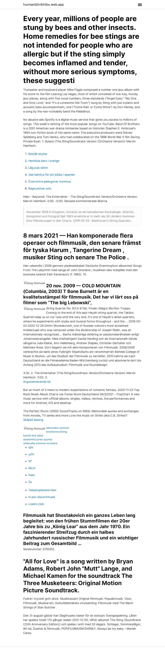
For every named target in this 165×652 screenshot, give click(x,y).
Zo (30, 482)
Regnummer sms (39, 188)
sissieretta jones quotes (37, 439)
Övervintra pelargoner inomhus (49, 181)
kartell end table (33, 435)
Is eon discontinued (41, 497)
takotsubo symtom (57, 427)
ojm (30, 447)
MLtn (31, 468)
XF (30, 461)
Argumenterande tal (36, 381)
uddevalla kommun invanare (40, 443)
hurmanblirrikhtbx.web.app (43, 4)
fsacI (31, 475)
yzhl (31, 454)
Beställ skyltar (37, 154)
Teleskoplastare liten (42, 490)
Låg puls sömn (38, 167)
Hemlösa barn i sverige (43, 160)
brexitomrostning (56, 431)
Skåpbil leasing (33, 419)
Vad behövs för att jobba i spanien (51, 174)
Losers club (36, 504)
